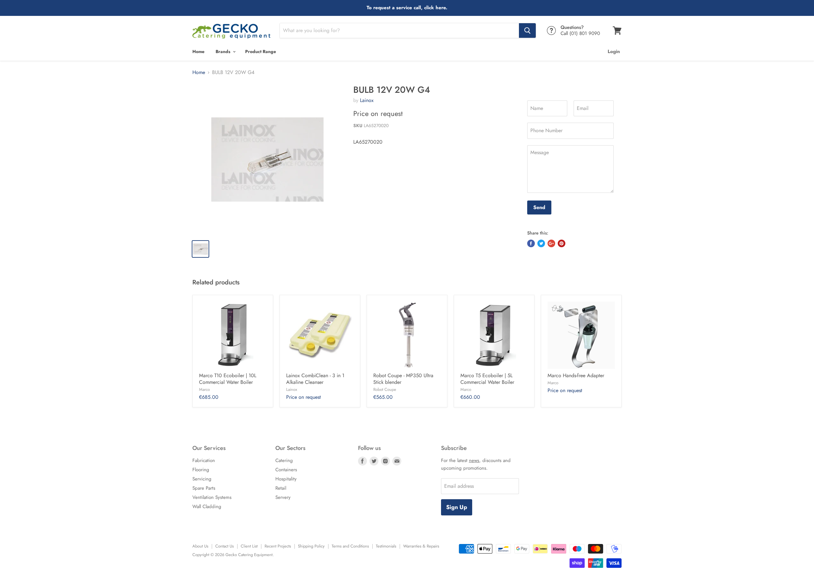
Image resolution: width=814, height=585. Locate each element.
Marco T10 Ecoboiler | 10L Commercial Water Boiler (227, 379)
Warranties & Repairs (421, 546)
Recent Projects (278, 546)
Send (539, 207)
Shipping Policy (311, 546)
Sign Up (456, 507)
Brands (223, 51)
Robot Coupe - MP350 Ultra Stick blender (403, 379)
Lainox (367, 100)
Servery (283, 497)
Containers (286, 469)
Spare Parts (203, 488)
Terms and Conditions (350, 546)
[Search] (527, 30)
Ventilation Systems (211, 497)
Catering (284, 460)
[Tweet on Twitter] (541, 243)
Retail (280, 488)
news (474, 460)
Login (614, 51)
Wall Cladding (206, 506)
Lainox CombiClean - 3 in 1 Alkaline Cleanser (315, 379)
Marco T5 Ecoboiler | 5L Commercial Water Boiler (487, 379)
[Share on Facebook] (531, 243)
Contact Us (224, 546)
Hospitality (286, 478)
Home (198, 51)
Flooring (200, 469)
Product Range (260, 51)
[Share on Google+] (551, 243)
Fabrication (203, 460)
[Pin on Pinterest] (561, 243)
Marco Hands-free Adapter (576, 375)
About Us (200, 546)
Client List (249, 546)
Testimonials (386, 546)
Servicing (201, 478)
